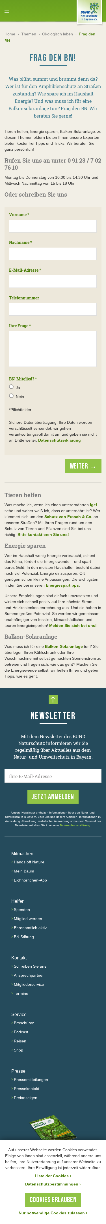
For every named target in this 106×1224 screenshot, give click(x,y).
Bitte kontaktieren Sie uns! (43, 534)
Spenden (22, 909)
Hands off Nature (29, 862)
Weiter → (83, 466)
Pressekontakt (26, 1088)
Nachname (20, 242)
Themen (28, 34)
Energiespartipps (62, 585)
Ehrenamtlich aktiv (30, 927)
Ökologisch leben (57, 34)
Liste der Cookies (53, 1176)
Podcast (21, 1032)
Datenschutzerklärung (59, 440)
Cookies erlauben (53, 1200)
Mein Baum (24, 871)
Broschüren (24, 1023)
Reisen (20, 1041)
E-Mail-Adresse (25, 270)
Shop (18, 1050)
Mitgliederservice (29, 984)
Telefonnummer (24, 298)
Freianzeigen (25, 1097)
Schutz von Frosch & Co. (69, 516)
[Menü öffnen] (6, 10)
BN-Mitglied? (23, 379)
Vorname (19, 214)
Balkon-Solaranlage (64, 646)
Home (10, 34)
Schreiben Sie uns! (30, 966)
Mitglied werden (28, 918)
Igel (93, 505)
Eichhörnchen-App (30, 880)
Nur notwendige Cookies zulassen (53, 1213)
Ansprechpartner (29, 975)
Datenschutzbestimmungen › (53, 1184)
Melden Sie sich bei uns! (73, 625)
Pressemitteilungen (31, 1079)
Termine (21, 993)
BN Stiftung (24, 937)
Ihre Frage (20, 325)
